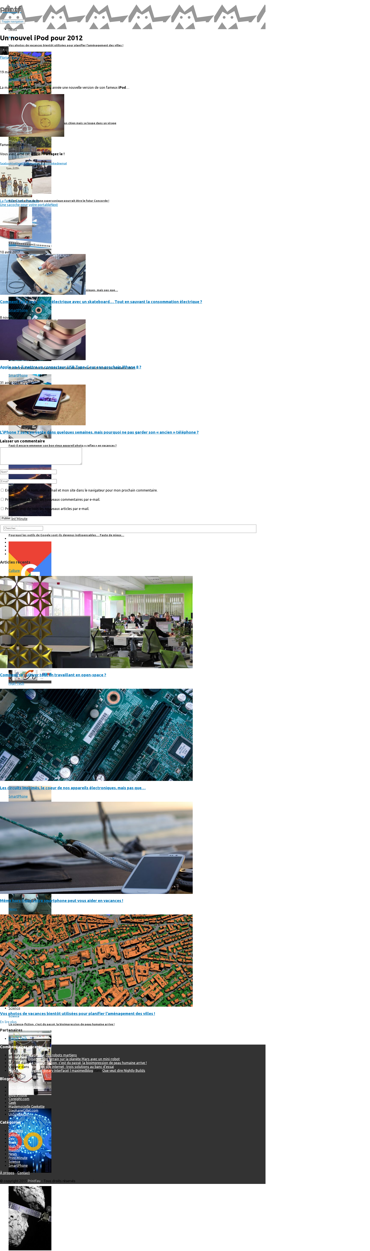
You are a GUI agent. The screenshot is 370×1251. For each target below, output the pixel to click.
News (13, 909)
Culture (14, 571)
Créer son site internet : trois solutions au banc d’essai (72, 1067)
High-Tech (16, 683)
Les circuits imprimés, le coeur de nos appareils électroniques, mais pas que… (73, 788)
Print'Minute (18, 65)
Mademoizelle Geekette (27, 1106)
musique (30, 79)
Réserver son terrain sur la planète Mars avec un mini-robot (74, 1059)
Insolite (14, 1150)
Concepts (16, 1131)
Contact (23, 1173)
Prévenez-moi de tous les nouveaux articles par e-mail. (47, 509)
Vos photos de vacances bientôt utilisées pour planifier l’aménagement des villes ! (77, 1013)
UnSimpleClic (19, 1114)
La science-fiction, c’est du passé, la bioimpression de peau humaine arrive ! (88, 1063)
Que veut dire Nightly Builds (123, 1070)
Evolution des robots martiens (53, 1055)
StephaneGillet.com (23, 1110)
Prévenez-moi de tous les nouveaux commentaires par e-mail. (52, 499)
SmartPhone (18, 310)
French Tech (18, 1038)
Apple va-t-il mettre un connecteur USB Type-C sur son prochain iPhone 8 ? (70, 367)
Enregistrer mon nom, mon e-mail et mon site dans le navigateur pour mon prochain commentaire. (81, 490)
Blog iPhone (18, 1095)
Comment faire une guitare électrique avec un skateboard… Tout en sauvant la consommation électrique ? (101, 301)
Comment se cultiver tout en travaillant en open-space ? (53, 675)
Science (14, 1162)
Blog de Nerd (19, 1091)
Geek (12, 245)
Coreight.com (19, 1099)
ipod (20, 79)
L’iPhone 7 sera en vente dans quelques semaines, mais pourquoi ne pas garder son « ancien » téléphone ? (99, 432)
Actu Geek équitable (24, 1087)
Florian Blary (9, 57)
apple (13, 79)
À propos (7, 1173)
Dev (11, 1138)
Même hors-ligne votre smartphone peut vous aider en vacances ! (61, 900)
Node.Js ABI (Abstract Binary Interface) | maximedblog (51, 1070)
